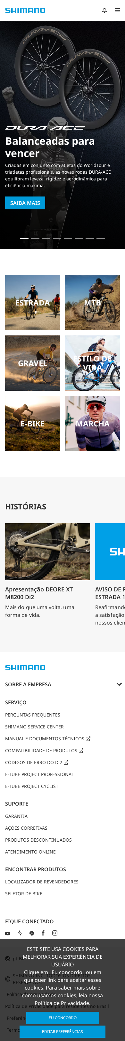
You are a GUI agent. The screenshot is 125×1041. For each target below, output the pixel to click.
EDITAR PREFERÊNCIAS (62, 1031)
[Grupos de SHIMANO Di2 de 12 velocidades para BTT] (100, 238)
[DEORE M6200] (57, 238)
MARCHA (93, 423)
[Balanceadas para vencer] (24, 238)
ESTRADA (32, 302)
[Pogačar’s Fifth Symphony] (35, 238)
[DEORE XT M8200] (46, 238)
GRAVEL (32, 363)
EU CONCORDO (63, 1017)
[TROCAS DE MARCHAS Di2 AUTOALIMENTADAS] (90, 238)
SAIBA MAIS (25, 202)
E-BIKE (33, 423)
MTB (92, 302)
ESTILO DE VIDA (92, 363)
